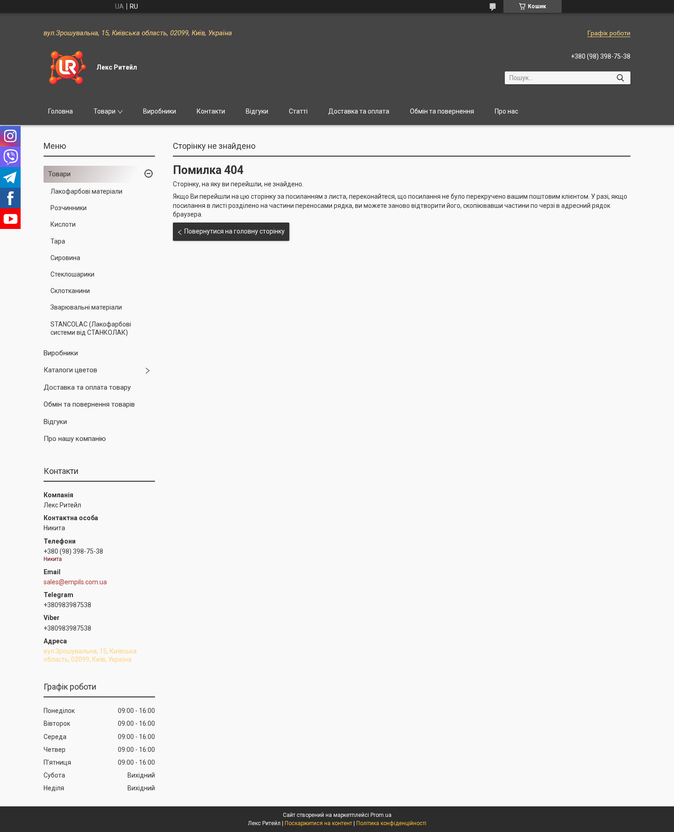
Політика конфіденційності (391, 823)
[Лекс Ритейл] (66, 68)
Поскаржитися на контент (318, 823)
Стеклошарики (72, 274)
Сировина (65, 257)
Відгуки (257, 111)
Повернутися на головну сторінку (234, 231)
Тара (57, 241)
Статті (298, 111)
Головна (60, 111)
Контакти (211, 111)
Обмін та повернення (442, 111)
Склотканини (70, 290)
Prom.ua (381, 815)
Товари (105, 111)
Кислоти (63, 224)
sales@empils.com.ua (75, 582)
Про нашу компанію (75, 439)
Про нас (506, 111)
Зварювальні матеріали (86, 307)
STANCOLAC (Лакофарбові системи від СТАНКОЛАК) (90, 328)
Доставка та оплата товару (87, 387)
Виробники (159, 111)
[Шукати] (620, 77)
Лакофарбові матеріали (86, 191)
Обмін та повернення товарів (89, 404)
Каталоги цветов (70, 370)
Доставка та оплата (358, 111)
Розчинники (68, 208)
